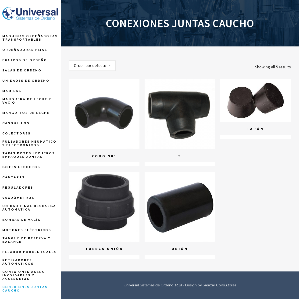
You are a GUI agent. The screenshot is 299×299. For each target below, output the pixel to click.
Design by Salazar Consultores (210, 285)
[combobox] (92, 65)
